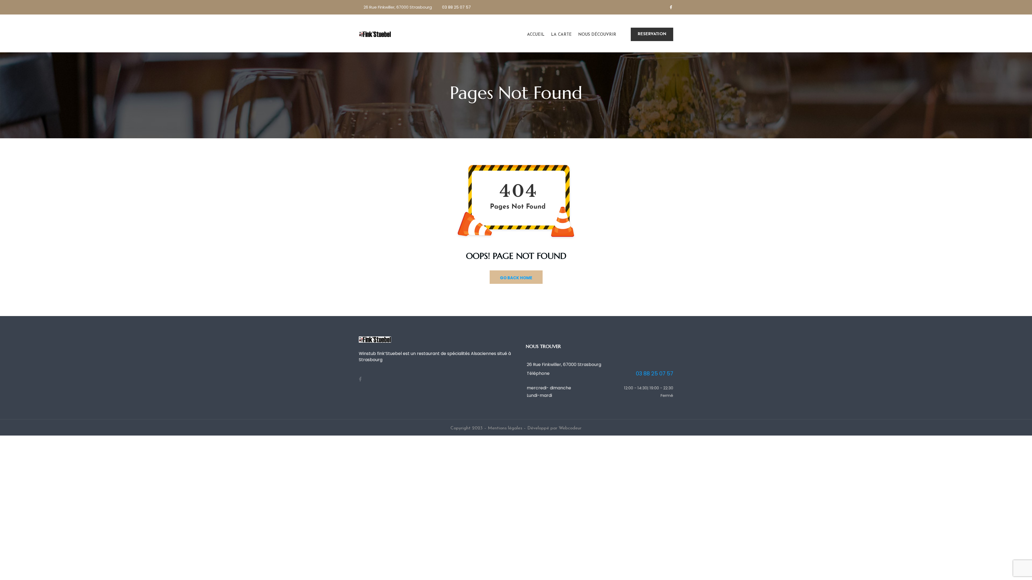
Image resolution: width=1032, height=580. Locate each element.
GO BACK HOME (516, 278)
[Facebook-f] (671, 7)
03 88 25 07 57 (456, 7)
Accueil (535, 35)
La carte (561, 35)
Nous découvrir (597, 35)
